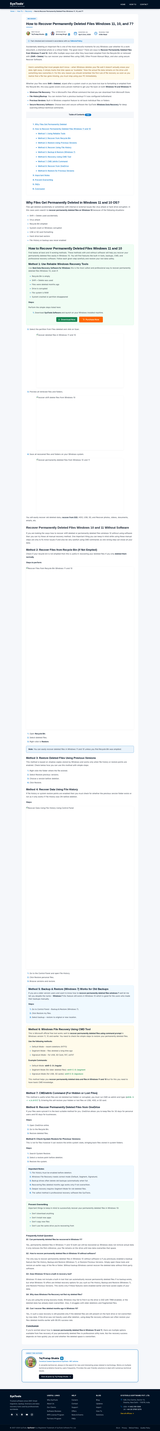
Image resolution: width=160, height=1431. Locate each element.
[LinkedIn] (22, 1415)
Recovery (28, 11)
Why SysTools (52, 1400)
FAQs (74, 1419)
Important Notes (42, 175)
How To (132, 4)
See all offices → (127, 1413)
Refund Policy (134, 1428)
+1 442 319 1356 (134, 1407)
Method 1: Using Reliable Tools (51, 133)
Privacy (124, 1428)
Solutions (100, 1415)
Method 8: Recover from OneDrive (53, 166)
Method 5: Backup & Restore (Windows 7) (56, 152)
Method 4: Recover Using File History (54, 147)
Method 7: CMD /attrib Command (52, 161)
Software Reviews (54, 1411)
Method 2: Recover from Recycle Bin (54, 138)
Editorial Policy (76, 41)
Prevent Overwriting (44, 180)
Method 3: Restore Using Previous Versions (57, 143)
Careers (75, 1400)
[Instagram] (32, 1415)
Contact (144, 4)
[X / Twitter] (17, 1415)
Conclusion (40, 189)
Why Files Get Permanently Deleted (51, 124)
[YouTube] (27, 1415)
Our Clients (51, 1407)
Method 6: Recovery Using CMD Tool (54, 157)
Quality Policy (145, 1428)
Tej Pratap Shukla (37, 34)
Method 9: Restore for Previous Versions (56, 171)
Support (75, 1407)
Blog (98, 1400)
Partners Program (54, 1419)
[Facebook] (12, 1415)
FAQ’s (37, 184)
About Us (50, 1404)
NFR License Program (55, 1415)
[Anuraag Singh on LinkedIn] (69, 34)
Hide (88, 115)
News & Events (77, 1415)
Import (98, 1407)
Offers (74, 1411)
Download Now (68, 319)
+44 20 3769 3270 (133, 1409)
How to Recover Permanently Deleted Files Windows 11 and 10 (63, 129)
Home (122, 4)
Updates (99, 1404)
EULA (118, 1428)
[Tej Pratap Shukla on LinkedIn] (46, 34)
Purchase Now (92, 319)
